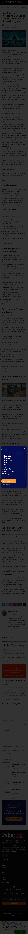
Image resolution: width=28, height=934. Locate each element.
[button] (24, 448)
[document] (14, 467)
